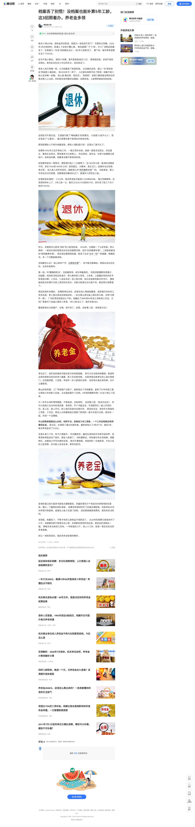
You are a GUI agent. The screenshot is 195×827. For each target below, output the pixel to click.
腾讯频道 (107, 810)
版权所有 (79, 820)
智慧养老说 (42, 734)
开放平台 (72, 810)
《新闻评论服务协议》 (69, 742)
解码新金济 (42, 607)
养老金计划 (42, 571)
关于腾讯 (41, 810)
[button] (150, 19)
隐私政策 (65, 810)
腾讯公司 (74, 820)
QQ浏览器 (101, 810)
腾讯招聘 (86, 810)
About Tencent (50, 810)
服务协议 (59, 810)
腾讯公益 (93, 810)
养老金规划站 (43, 679)
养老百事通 (42, 661)
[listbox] (76, 644)
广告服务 (79, 810)
